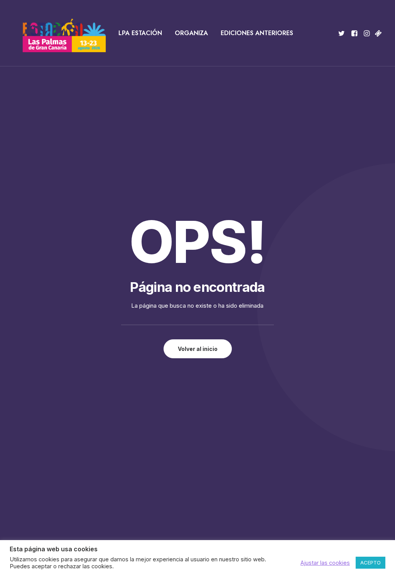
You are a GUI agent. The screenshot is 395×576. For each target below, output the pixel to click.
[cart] (377, 33)
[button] (343, 33)
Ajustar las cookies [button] (325, 562)
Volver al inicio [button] (198, 349)
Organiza (191, 33)
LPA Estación (140, 33)
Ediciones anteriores (257, 33)
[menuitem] (140, 33)
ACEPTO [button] (370, 562)
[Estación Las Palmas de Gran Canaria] (59, 33)
